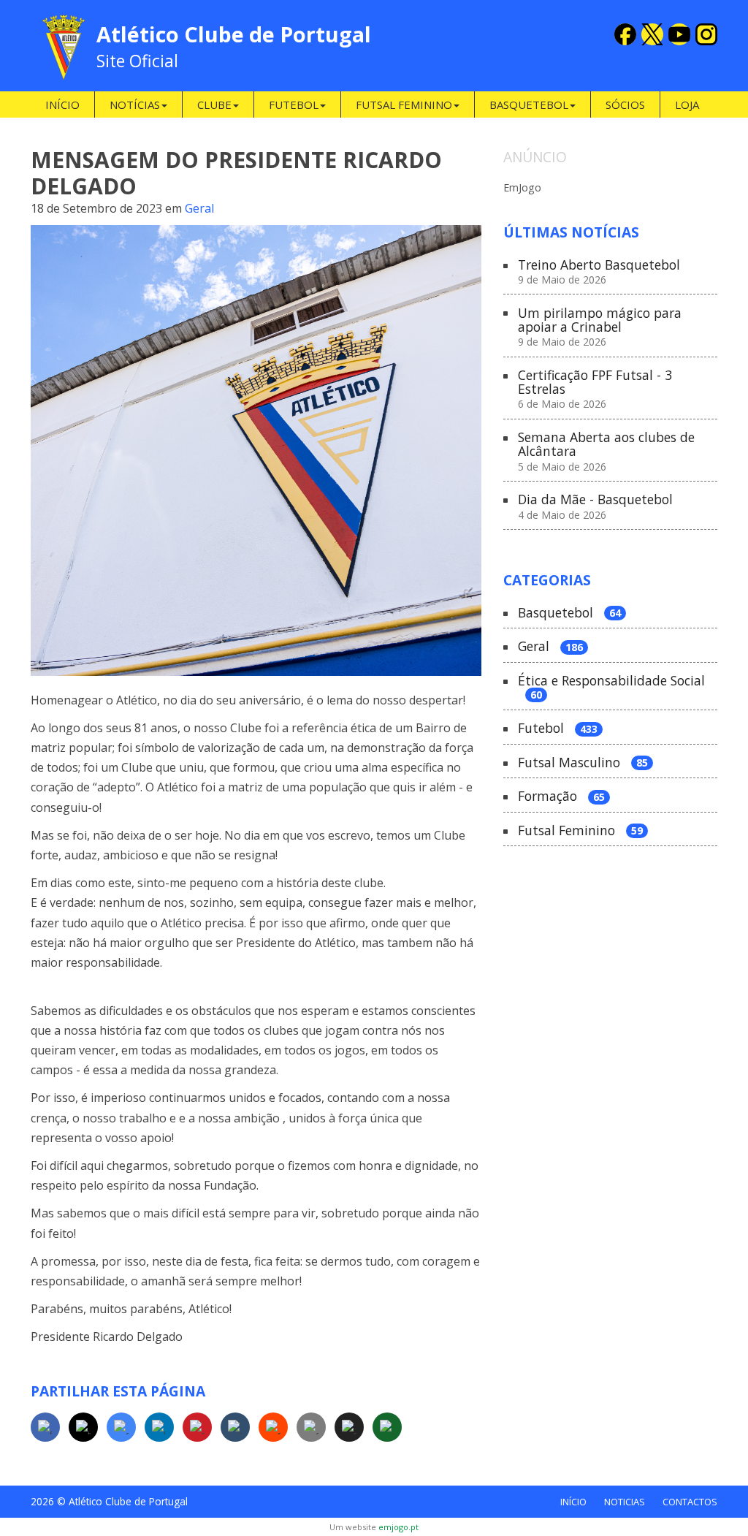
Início (62, 104)
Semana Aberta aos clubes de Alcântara (606, 452)
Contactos (690, 1501)
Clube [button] (214, 104)
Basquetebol (569, 613)
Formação (561, 796)
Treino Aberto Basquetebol (599, 272)
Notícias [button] (135, 104)
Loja (687, 104)
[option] (610, 186)
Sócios (625, 104)
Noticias (624, 1501)
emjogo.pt (398, 1526)
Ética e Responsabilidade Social (611, 688)
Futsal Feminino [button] (404, 104)
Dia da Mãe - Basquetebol (595, 507)
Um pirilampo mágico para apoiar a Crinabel (600, 327)
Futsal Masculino (583, 763)
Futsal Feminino (580, 831)
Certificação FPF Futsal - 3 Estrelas (595, 389)
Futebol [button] (293, 104)
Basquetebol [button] (528, 104)
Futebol (558, 728)
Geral (199, 208)
